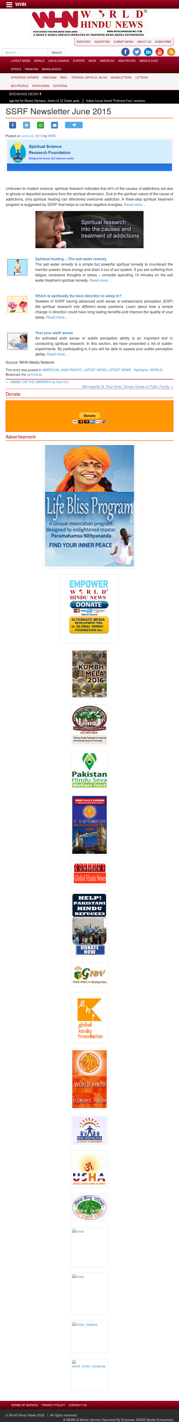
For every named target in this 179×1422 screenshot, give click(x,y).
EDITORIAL (60, 86)
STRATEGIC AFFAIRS (25, 77)
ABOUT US (144, 41)
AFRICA (16, 69)
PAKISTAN (31, 69)
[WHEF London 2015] (89, 825)
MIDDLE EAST (149, 61)
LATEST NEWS (20, 61)
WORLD (39, 61)
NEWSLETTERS (121, 77)
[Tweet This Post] (26, 125)
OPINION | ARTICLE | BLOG (89, 77)
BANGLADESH (51, 69)
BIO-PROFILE (19, 86)
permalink (34, 374)
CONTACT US (78, 1405)
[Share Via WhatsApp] (40, 125)
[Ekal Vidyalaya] (89, 1130)
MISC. (64, 77)
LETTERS (141, 77)
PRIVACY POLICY (53, 1405)
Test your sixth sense (54, 332)
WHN (52, 135)
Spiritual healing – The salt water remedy (71, 258)
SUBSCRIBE (163, 41)
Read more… (135, 204)
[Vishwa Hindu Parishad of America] (89, 725)
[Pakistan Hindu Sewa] (89, 770)
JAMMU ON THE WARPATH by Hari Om (37, 381)
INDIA (92, 61)
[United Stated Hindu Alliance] (89, 1169)
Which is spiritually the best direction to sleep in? (78, 295)
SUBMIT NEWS (123, 41)
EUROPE (79, 61)
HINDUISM (49, 77)
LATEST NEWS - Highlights (128, 369)
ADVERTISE (102, 41)
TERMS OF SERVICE (24, 1405)
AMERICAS (107, 61)
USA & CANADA (58, 61)
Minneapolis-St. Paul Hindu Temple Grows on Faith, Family (127, 386)
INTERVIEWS (40, 86)
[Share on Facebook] (12, 125)
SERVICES (83, 41)
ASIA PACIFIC (127, 61)
